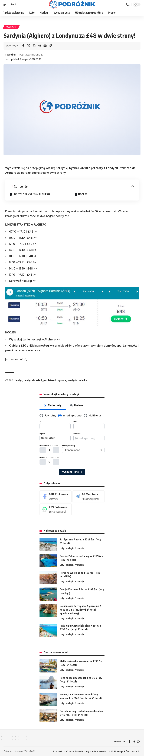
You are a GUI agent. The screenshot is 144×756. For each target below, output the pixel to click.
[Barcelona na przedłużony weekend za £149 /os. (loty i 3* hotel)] (48, 715)
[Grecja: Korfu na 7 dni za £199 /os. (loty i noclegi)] (48, 594)
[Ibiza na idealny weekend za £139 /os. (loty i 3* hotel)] (48, 682)
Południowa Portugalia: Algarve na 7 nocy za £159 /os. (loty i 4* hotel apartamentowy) (80, 610)
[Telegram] (89, 496)
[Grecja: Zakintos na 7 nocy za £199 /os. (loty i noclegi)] (48, 560)
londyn (18, 380)
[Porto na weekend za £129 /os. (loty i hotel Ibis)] (48, 577)
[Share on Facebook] (23, 46)
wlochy (83, 380)
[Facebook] (56, 496)
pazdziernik (50, 380)
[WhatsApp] (56, 509)
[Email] (44, 46)
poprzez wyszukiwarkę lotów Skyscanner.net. (85, 211)
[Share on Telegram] (39, 46)
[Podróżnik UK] (72, 4)
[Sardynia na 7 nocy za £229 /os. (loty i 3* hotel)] (48, 544)
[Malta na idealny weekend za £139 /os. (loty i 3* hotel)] (48, 665)
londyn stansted (33, 380)
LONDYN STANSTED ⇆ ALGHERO (31, 194)
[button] (6, 4)
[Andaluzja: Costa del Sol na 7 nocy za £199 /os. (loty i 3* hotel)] (48, 630)
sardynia (72, 380)
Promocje (11, 27)
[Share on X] (28, 46)
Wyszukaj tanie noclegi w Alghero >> (34, 339)
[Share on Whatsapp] (34, 46)
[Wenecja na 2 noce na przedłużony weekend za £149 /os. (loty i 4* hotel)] (48, 699)
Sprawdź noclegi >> (22, 280)
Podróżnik (10, 54)
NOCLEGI (83, 194)
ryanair (62, 380)
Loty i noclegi (66, 548)
